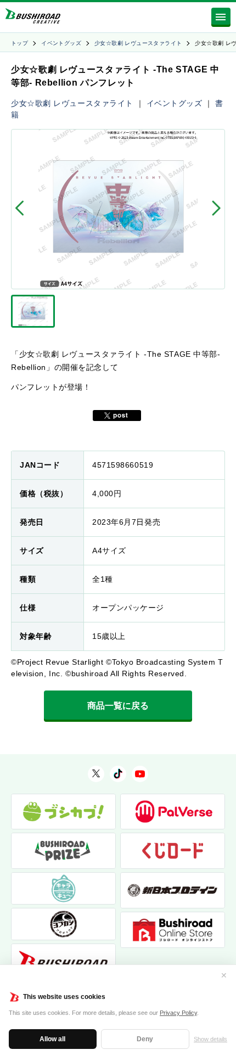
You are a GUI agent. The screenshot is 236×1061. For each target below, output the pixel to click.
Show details (210, 1039)
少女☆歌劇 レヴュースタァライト (138, 43)
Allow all (52, 1039)
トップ (19, 43)
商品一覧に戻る (118, 705)
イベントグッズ (61, 43)
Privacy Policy (178, 1012)
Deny (145, 1039)
